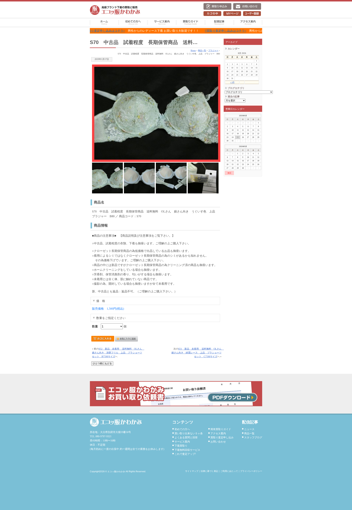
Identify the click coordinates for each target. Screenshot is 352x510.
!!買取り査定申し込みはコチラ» (205, 30)
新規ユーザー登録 (252, 13)
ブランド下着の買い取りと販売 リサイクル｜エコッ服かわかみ (115, 10)
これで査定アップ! (185, 453)
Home (193, 50)
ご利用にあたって (229, 471)
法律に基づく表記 (209, 471)
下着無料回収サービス (187, 449)
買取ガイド (190, 22)
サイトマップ (191, 471)
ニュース (249, 429)
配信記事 (219, 22)
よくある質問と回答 (186, 437)
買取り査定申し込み (222, 437)
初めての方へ (133, 22)
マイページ (232, 13)
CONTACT (247, 6)
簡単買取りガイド (220, 429)
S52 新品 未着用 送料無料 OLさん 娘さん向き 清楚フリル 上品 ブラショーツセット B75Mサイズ (118, 353)
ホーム (104, 22)
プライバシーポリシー (251, 471)
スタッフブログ (253, 437)
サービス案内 (161, 22)
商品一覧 (249, 433)
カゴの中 (212, 13)
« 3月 (232, 82)
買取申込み (217, 6)
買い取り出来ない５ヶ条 (189, 433)
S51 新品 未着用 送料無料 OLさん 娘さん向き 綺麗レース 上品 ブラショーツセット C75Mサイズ (197, 353)
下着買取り (181, 445)
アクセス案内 (248, 22)
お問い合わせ (218, 441)
